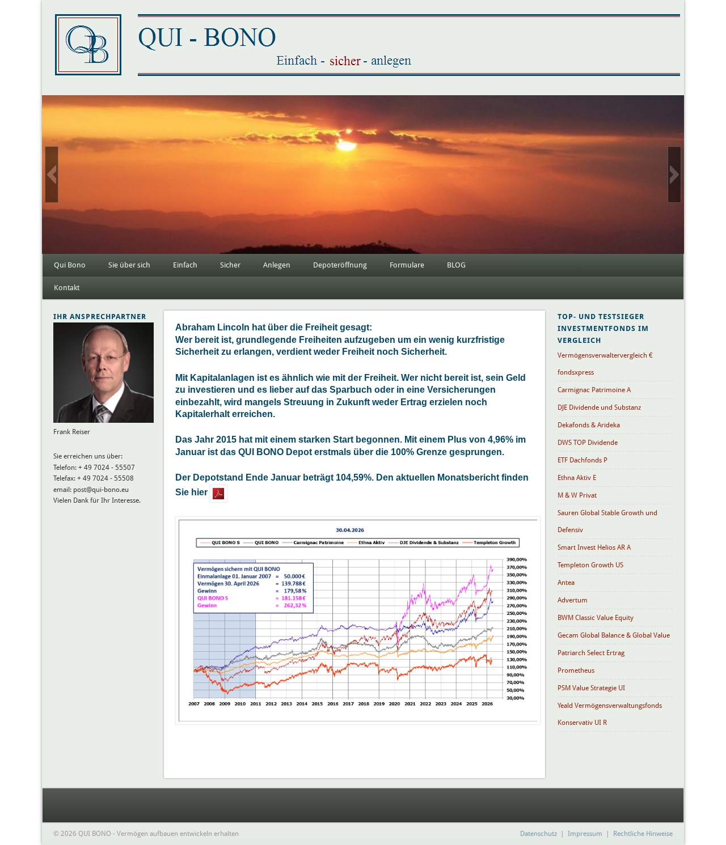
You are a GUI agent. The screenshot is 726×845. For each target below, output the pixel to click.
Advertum (573, 600)
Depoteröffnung (340, 265)
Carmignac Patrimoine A (594, 390)
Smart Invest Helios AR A (594, 547)
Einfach (185, 265)
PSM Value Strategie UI (591, 688)
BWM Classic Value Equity (596, 618)
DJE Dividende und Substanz (599, 407)
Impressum (585, 834)
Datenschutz (538, 834)
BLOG (456, 265)
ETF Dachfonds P (582, 460)
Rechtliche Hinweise (643, 834)
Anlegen (276, 265)
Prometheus (576, 670)
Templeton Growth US (590, 565)
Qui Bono (70, 265)
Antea (566, 583)
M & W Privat (577, 495)
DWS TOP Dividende (588, 443)
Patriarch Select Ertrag (591, 653)
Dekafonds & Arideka (589, 425)
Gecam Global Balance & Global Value (614, 635)
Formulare (407, 265)
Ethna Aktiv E (577, 478)
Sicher (230, 265)
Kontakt (66, 287)
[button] (51, 174)
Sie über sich (129, 265)
